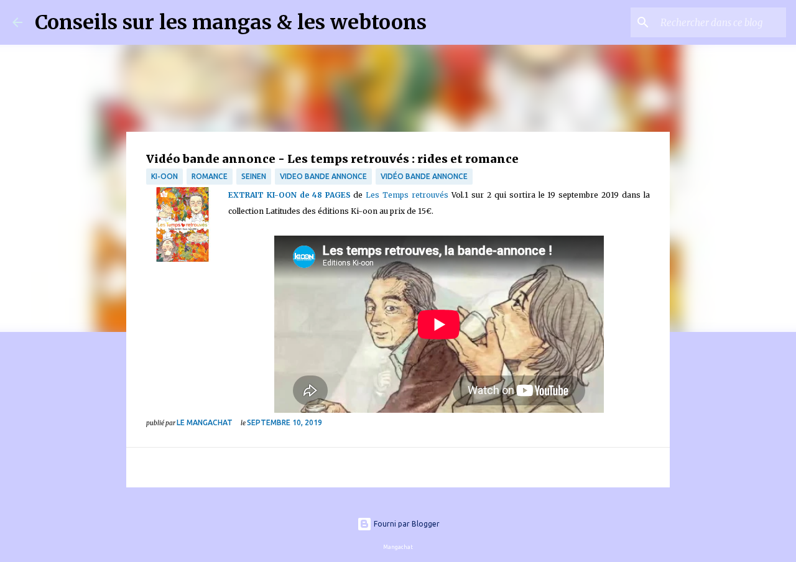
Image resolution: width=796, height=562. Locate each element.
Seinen (253, 176)
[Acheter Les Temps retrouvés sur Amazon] (183, 227)
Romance (210, 176)
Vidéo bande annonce (424, 176)
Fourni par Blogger (406, 524)
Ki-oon (164, 176)
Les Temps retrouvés (407, 195)
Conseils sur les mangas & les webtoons (231, 22)
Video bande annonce (323, 176)
